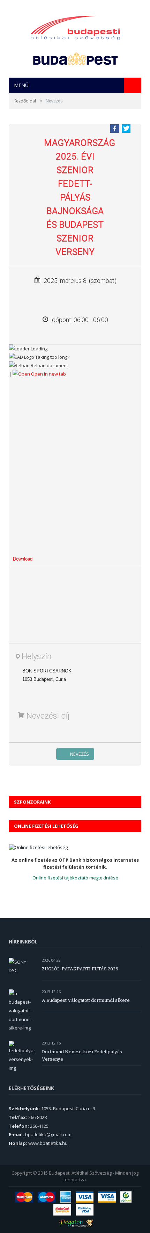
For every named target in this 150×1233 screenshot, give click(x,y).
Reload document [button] (49, 365)
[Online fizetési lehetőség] (38, 847)
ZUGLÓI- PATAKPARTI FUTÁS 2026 (80, 968)
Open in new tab (48, 374)
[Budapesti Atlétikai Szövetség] (75, 26)
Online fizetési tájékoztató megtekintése (75, 878)
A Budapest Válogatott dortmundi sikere (86, 1000)
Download (22, 559)
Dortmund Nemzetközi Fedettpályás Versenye (82, 1055)
